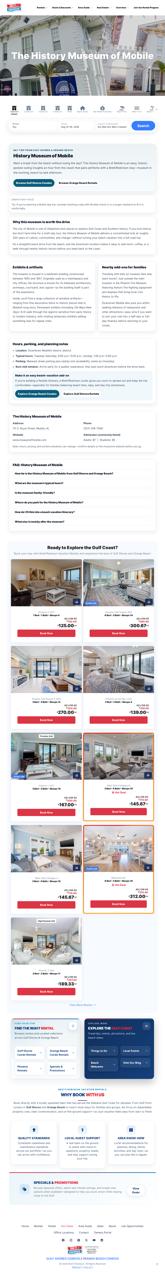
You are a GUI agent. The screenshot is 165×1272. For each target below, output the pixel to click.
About (112, 1226)
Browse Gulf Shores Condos (34, 183)
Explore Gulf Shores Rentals (81, 393)
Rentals (38, 1226)
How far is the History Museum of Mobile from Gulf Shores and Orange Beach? (64, 473)
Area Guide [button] (84, 7)
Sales (100, 1226)
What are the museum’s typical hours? (39, 483)
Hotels (52, 1226)
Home (25, 1226)
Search (143, 126)
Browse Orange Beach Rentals (78, 183)
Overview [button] (121, 7)
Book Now (46, 633)
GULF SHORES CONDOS (63, 1258)
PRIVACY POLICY (82, 1267)
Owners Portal (102, 1232)
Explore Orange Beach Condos (37, 393)
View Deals (136, 1190)
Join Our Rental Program (146, 7)
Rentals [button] (41, 7)
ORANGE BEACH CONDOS (100, 1258)
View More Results (81, 1005)
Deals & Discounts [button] (61, 7)
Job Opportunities (132, 1226)
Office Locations (64, 1232)
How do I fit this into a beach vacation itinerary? (45, 512)
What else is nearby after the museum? (39, 521)
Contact (84, 1232)
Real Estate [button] (103, 7)
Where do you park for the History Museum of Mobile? (49, 502)
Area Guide (85, 1226)
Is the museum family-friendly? (35, 492)
